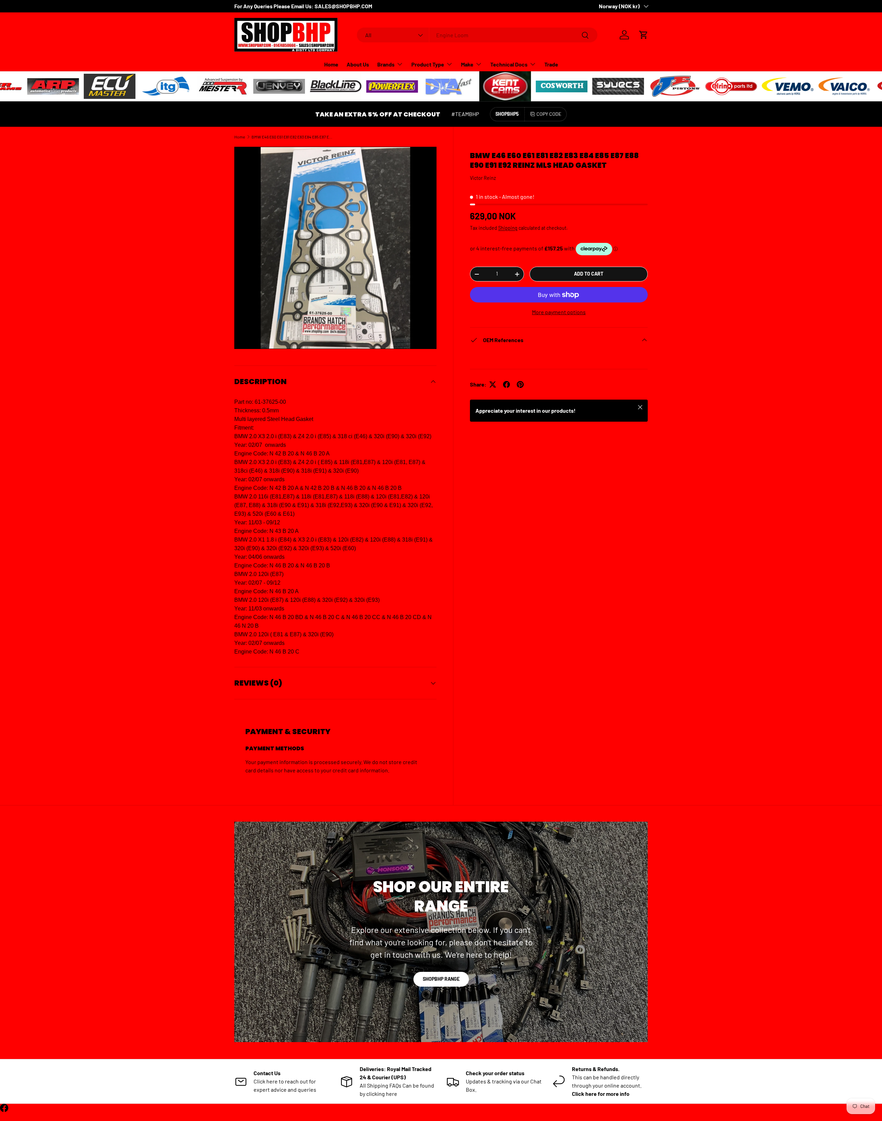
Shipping (507, 228)
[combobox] (477, 35)
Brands (385, 64)
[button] (643, 34)
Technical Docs (508, 64)
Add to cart (588, 274)
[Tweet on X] (493, 384)
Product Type (427, 64)
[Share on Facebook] (506, 384)
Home (331, 64)
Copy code (548, 114)
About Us (358, 64)
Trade (551, 64)
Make (467, 64)
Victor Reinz (483, 178)
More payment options (559, 312)
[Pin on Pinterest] (520, 384)
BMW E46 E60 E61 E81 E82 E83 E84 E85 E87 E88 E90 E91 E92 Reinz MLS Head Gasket (293, 136)
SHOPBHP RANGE (441, 979)
